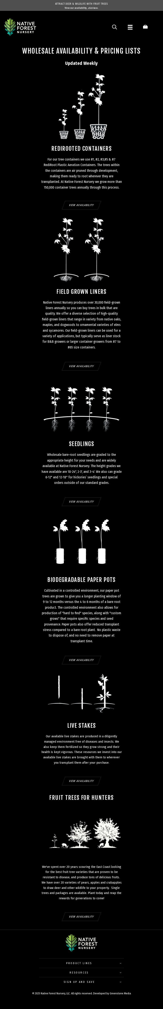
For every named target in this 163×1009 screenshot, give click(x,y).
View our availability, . (81, 8)
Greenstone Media (120, 993)
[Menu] (130, 27)
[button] (81, 962)
